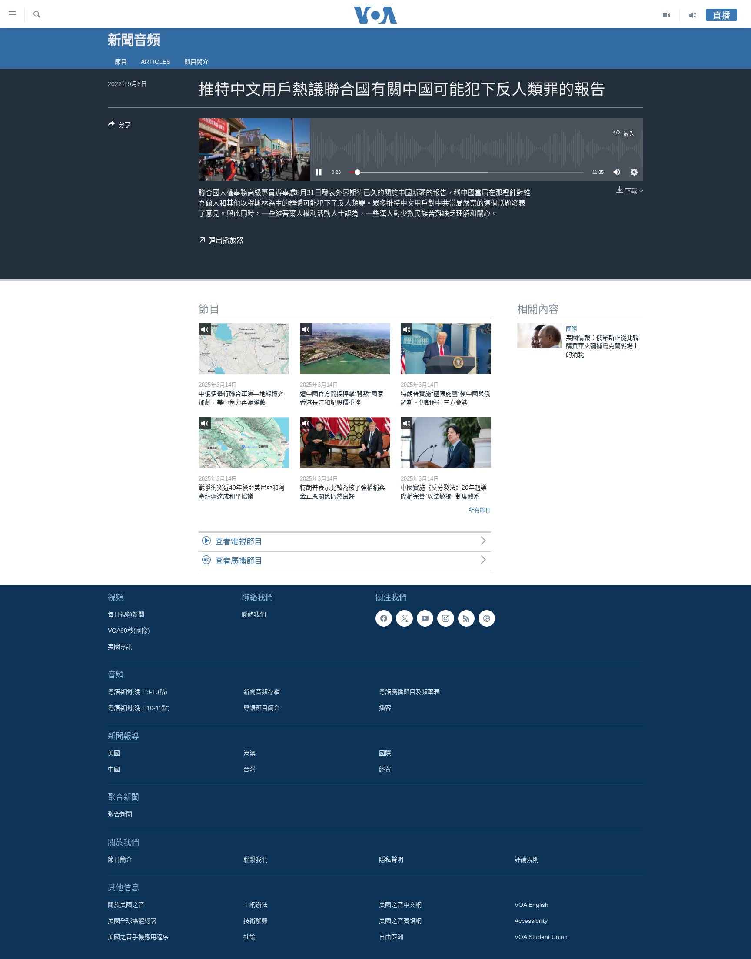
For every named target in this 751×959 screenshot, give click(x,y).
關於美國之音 (126, 904)
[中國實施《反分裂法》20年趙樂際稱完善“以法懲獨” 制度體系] (446, 442)
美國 (114, 753)
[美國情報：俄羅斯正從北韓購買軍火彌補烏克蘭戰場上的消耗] (539, 335)
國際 (571, 328)
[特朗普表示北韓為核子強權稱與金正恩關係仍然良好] (345, 442)
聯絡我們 (254, 614)
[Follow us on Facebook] (384, 618)
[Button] (119, 126)
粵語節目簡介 (261, 707)
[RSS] (466, 618)
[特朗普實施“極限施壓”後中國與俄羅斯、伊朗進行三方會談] (446, 348)
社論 (249, 936)
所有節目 (480, 510)
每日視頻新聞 (126, 614)
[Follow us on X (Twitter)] (404, 618)
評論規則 (527, 859)
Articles (155, 61)
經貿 (385, 769)
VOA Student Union (541, 936)
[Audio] (693, 15)
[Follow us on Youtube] (425, 618)
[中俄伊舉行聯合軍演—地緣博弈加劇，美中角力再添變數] (244, 348)
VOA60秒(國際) (129, 630)
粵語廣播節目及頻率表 (409, 691)
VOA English (531, 904)
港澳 (249, 753)
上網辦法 (255, 904)
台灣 (249, 769)
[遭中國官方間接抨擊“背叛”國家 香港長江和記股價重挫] (345, 348)
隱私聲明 (391, 859)
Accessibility (531, 920)
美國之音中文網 (400, 904)
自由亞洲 (391, 936)
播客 (385, 707)
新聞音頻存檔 (261, 691)
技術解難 (255, 920)
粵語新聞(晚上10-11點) (139, 707)
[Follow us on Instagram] (445, 618)
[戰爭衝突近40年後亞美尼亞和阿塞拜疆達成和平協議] (244, 442)
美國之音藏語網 (400, 920)
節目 (121, 61)
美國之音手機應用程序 (138, 936)
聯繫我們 (255, 859)
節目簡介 (196, 61)
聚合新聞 (120, 814)
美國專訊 (120, 646)
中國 (114, 769)
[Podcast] (487, 618)
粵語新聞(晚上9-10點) (137, 691)
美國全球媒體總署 (132, 920)
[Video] (666, 15)
